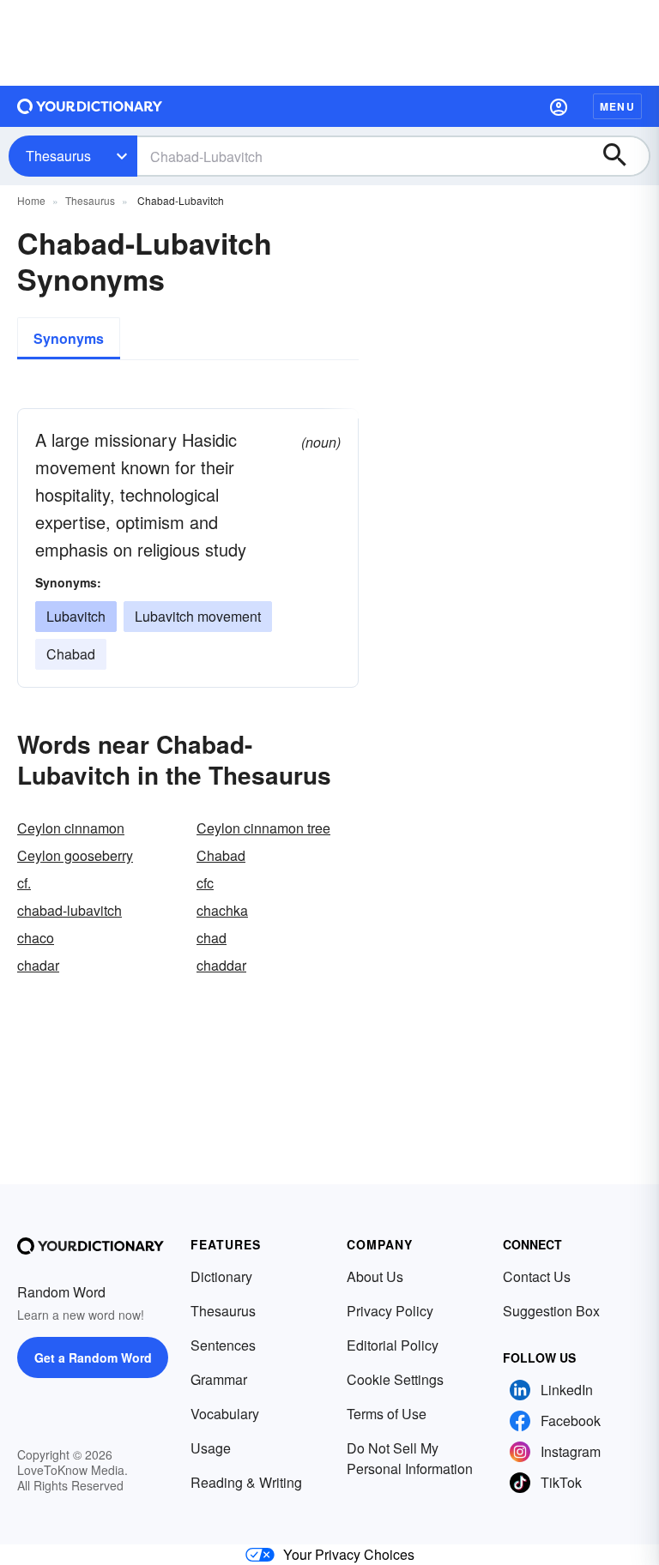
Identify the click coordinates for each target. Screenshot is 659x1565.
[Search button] (623, 156)
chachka (222, 910)
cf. (24, 883)
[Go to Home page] (90, 106)
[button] (558, 106)
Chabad (70, 654)
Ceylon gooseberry (75, 855)
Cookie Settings (395, 1379)
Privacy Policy (390, 1311)
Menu (617, 106)
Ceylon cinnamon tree (263, 828)
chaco (35, 938)
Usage (210, 1448)
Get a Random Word (93, 1357)
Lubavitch (76, 616)
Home (31, 200)
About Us (375, 1276)
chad (211, 938)
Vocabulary (224, 1414)
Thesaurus (58, 156)
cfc (205, 883)
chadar (38, 965)
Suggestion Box (551, 1311)
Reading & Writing (246, 1482)
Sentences (223, 1345)
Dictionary (221, 1276)
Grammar (218, 1379)
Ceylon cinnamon (70, 828)
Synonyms (68, 338)
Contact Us (537, 1276)
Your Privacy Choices (348, 1554)
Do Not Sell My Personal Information (410, 1458)
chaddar (221, 965)
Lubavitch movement (198, 616)
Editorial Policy (392, 1345)
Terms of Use (386, 1414)
